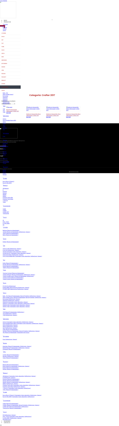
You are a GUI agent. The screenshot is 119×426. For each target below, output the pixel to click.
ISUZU (3, 50)
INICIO (5, 20)
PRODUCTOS (7, 22)
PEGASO (3, 73)
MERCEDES (4, 60)
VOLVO (3, 90)
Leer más (28, 117)
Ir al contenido (3, 1)
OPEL (3, 70)
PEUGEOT (4, 77)
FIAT (3, 43)
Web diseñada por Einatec (74, 171)
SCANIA (3, 83)
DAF (2, 40)
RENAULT (4, 80)
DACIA (3, 36)
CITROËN (4, 33)
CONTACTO (7, 422)
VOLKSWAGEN (5, 87)
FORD (3, 46)
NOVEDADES (7, 421)
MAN (3, 56)
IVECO (3, 53)
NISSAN (3, 66)
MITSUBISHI (4, 63)
